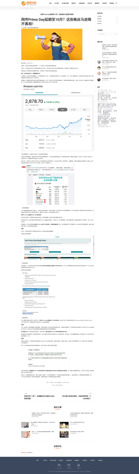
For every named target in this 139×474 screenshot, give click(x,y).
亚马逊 (101, 94)
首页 (22, 8)
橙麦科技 (106, 114)
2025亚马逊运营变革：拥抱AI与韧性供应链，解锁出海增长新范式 (81, 414)
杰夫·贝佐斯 (100, 114)
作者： (58, 382)
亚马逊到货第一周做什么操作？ (77, 431)
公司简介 (45, 460)
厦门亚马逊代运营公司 (105, 107)
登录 (25, 452)
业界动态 (85, 460)
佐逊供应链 (69, 460)
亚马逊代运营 (104, 96)
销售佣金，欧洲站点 (102, 124)
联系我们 (100, 460)
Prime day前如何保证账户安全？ (77, 422)
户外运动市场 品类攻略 (108, 109)
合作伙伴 (92, 460)
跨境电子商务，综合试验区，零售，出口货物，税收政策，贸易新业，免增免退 (107, 120)
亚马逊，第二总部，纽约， (103, 101)
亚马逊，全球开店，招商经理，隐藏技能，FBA (107, 98)
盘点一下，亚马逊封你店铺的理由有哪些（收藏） (43, 431)
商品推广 (100, 109)
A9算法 (110, 90)
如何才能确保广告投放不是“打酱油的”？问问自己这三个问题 (43, 423)
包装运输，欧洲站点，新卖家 (103, 103)
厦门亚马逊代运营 (59, 385)
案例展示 (77, 460)
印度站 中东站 (112, 103)
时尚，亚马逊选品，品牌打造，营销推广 (107, 111)
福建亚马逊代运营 (104, 116)
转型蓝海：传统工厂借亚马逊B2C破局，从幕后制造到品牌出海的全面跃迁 (44, 414)
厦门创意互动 (88, 471)
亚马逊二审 (107, 94)
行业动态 (27, 8)
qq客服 (78, 468)
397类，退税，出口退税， (103, 90)
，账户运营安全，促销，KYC (104, 126)
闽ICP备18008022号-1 (75, 471)
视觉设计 (61, 460)
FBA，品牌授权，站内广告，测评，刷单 (107, 92)
